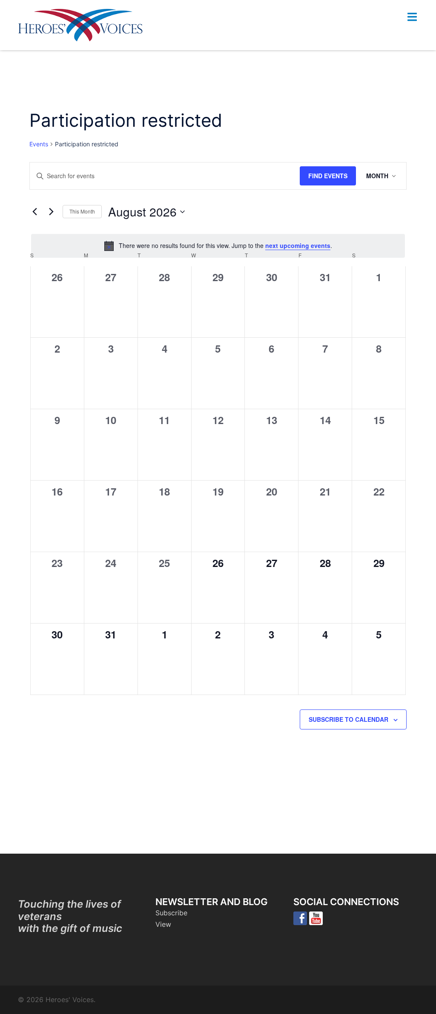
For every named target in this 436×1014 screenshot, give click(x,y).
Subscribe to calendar (348, 719)
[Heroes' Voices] (80, 24)
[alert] (218, 246)
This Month (82, 211)
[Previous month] (34, 212)
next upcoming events (297, 245)
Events (38, 144)
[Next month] (51, 212)
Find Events (327, 175)
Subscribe (171, 913)
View (163, 924)
